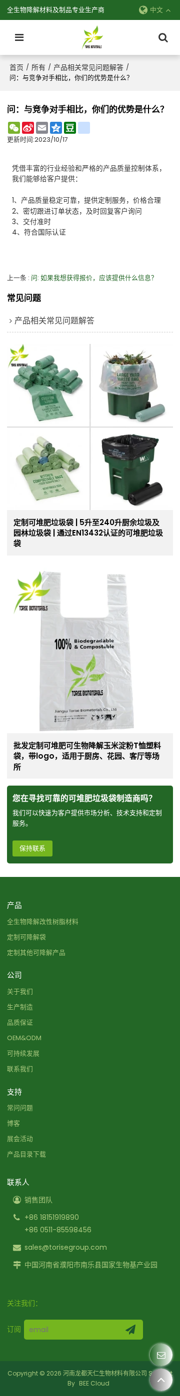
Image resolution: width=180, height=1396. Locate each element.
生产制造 (20, 1007)
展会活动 (20, 1138)
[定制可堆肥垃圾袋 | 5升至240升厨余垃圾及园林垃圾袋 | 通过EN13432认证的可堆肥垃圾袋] (90, 427)
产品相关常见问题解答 (89, 67)
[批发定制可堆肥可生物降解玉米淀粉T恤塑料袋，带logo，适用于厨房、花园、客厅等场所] (90, 650)
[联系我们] (161, 1355)
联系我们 (20, 1069)
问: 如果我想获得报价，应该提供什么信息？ (94, 278)
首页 (17, 67)
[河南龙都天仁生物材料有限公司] (93, 37)
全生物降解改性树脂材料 (42, 921)
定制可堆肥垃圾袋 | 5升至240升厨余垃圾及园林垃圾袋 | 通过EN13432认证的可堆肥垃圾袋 (88, 533)
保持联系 (33, 848)
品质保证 (20, 1022)
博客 (13, 1123)
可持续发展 (23, 1053)
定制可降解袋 (26, 937)
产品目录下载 (26, 1154)
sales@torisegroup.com (65, 1247)
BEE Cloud (94, 1383)
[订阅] (130, 1330)
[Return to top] (161, 1380)
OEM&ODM (24, 1038)
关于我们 (20, 991)
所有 (39, 67)
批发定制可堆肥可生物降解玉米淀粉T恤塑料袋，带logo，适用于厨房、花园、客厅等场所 (87, 756)
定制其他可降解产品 (36, 952)
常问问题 (20, 1108)
